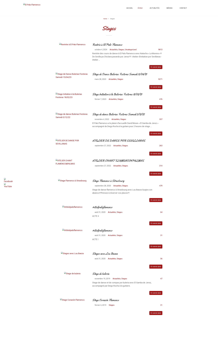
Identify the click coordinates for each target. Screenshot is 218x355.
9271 (160, 79)
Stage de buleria (100, 274)
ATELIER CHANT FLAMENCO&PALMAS (118, 161)
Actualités (154, 8)
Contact (183, 8)
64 (161, 212)
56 (161, 259)
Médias (169, 8)
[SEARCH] (193, 8)
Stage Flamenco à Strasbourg (108, 181)
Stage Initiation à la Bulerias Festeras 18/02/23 (117, 94)
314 (160, 166)
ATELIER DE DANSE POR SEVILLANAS (118, 141)
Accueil (129, 8)
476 (160, 99)
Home (105, 19)
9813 (160, 49)
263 (160, 146)
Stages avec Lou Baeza (105, 254)
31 (161, 235)
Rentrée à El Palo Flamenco (107, 45)
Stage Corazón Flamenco (105, 300)
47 (161, 279)
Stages (121, 49)
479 (160, 186)
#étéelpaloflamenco (102, 207)
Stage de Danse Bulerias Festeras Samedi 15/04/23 (119, 74)
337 (160, 119)
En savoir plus (156, 67)
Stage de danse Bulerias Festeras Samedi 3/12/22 (118, 114)
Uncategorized (130, 49)
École (140, 8)
